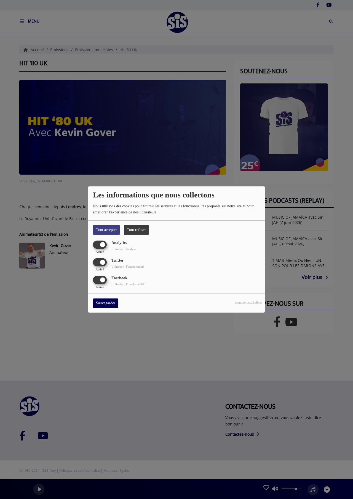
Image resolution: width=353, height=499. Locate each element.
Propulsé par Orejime (248, 302)
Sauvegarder (105, 303)
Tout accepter (106, 230)
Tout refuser (136, 230)
